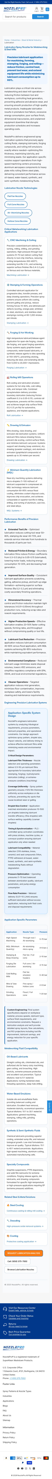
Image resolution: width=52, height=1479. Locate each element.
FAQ (5, 1410)
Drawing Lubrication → (17, 460)
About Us (7, 1415)
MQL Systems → (14, 510)
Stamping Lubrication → (18, 323)
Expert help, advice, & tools (21, 1310)
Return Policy (9, 1437)
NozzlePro (21, 1475)
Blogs (5, 1406)
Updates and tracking (18, 1318)
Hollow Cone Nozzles (17, 221)
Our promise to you (17, 1334)
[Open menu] (47, 9)
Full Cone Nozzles (15, 204)
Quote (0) (49, 1107)
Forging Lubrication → (17, 367)
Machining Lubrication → (18, 275)
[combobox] (26, 17)
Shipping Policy (10, 1442)
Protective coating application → (21, 1241)
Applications (8, 1401)
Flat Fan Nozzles (15, 196)
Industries (7, 1396)
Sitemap (6, 1420)
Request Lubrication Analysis (23, 1253)
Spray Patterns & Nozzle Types (17, 1391)
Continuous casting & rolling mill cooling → (26, 1211)
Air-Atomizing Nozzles (18, 212)
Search (40, 16)
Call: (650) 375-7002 (17, 1261)
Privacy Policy (9, 1432)
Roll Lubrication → (15, 415)
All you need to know (18, 1326)
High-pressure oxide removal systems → (25, 1226)
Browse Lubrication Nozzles (20, 1269)
